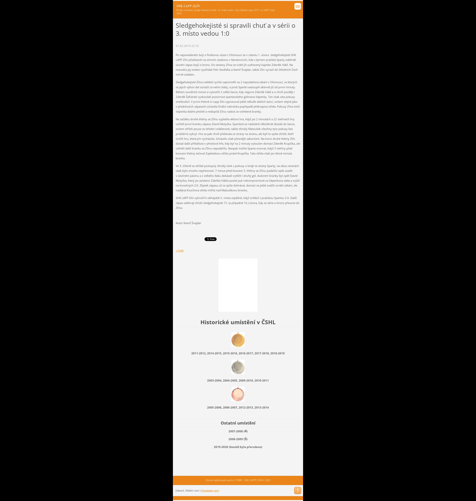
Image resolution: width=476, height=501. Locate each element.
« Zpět (180, 250)
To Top (297, 490)
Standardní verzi (210, 490)
